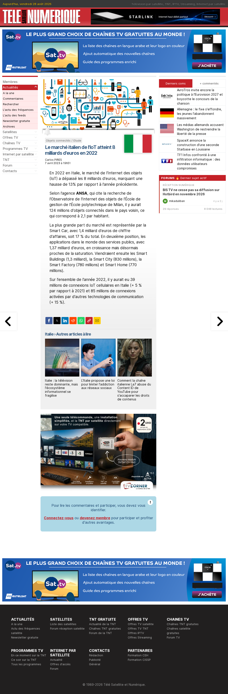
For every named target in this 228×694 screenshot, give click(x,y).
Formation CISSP (139, 659)
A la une (8, 93)
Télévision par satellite (147, 4)
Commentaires (13, 98)
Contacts (10, 171)
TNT (168, 4)
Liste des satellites (63, 624)
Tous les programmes (26, 664)
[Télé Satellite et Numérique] (41, 17)
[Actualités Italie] (138, 151)
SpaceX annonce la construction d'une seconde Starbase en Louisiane (198, 144)
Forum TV (173, 637)
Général (94, 664)
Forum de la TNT (100, 633)
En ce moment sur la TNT (28, 655)
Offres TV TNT (138, 628)
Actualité (56, 659)
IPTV (176, 4)
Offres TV (10, 137)
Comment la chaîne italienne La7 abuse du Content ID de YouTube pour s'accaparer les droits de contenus (98, 390)
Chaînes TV (11, 143)
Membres (10, 82)
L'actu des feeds (14, 115)
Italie (49, 334)
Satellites (10, 132)
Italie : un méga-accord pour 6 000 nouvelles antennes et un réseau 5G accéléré (134, 386)
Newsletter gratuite (16, 121)
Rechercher (11, 104)
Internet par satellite (211, 4)
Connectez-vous (58, 518)
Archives (9, 126)
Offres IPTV (136, 633)
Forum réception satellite (67, 628)
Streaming (188, 4)
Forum (7, 165)
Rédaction (96, 655)
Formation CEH (138, 655)
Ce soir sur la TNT (24, 659)
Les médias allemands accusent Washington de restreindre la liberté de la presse (200, 129)
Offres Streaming (140, 637)
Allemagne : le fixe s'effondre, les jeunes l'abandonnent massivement (199, 113)
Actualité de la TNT (102, 624)
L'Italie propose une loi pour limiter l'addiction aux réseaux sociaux (61, 384)
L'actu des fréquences (18, 109)
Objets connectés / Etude (63, 140)
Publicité (95, 659)
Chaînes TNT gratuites (105, 628)
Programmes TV (15, 148)
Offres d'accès (60, 664)
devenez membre (95, 518)
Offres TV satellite (141, 624)
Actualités (10, 87)
